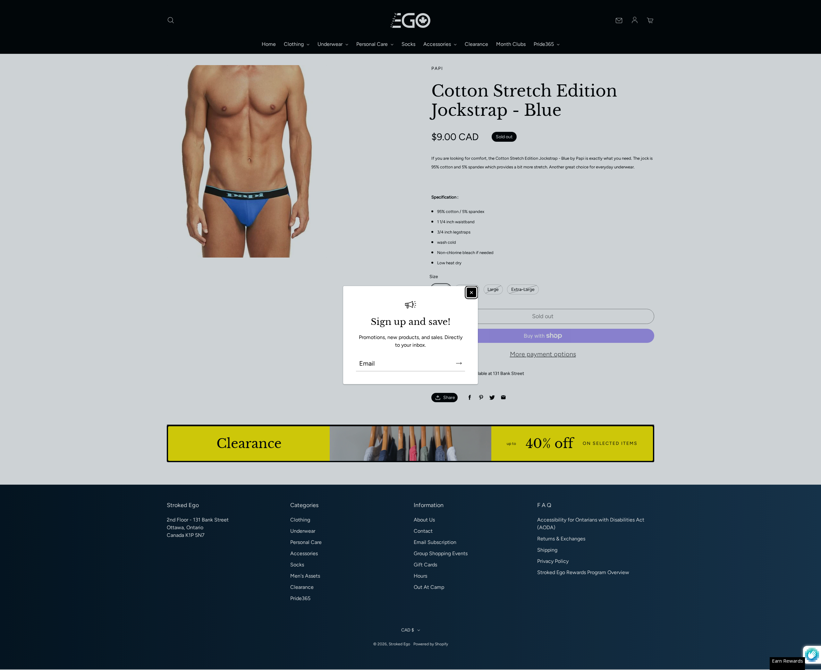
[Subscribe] (459, 363)
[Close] (471, 292)
